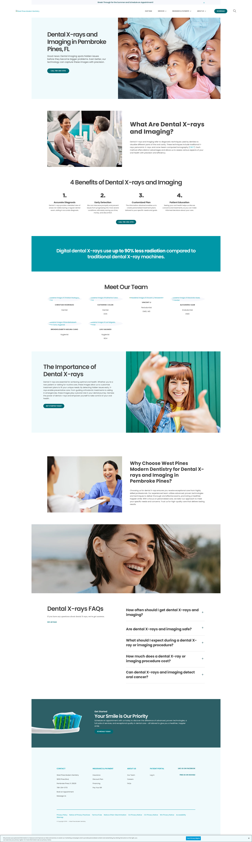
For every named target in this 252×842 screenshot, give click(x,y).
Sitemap (60, 817)
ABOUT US (200, 11)
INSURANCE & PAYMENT (103, 768)
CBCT (192, 147)
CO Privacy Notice (151, 815)
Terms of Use (97, 815)
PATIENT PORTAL (157, 768)
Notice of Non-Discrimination (115, 815)
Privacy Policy (62, 815)
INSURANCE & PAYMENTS (180, 11)
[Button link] (234, 11)
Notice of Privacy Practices (79, 815)
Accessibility (181, 815)
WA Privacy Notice (167, 815)
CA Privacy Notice (135, 815)
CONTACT (61, 768)
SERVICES (161, 11)
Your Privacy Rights (193, 838)
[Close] (249, 838)
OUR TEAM (148, 11)
